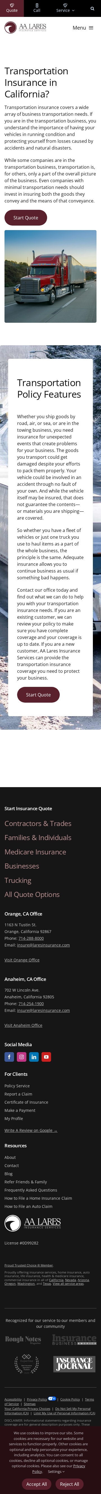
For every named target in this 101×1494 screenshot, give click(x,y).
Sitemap (30, 1404)
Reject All (69, 1484)
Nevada (70, 1280)
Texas (47, 1283)
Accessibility (13, 1399)
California (56, 1280)
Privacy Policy (37, 1399)
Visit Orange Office (22, 960)
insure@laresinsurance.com (43, 945)
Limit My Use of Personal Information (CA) (64, 1413)
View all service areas (68, 1283)
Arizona (83, 1280)
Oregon (10, 1283)
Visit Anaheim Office (23, 1025)
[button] (92, 8)
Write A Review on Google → (31, 1130)
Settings (55, 1471)
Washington (26, 1283)
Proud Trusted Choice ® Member (28, 1265)
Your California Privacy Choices (27, 1408)
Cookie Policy (70, 1399)
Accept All (36, 1484)
